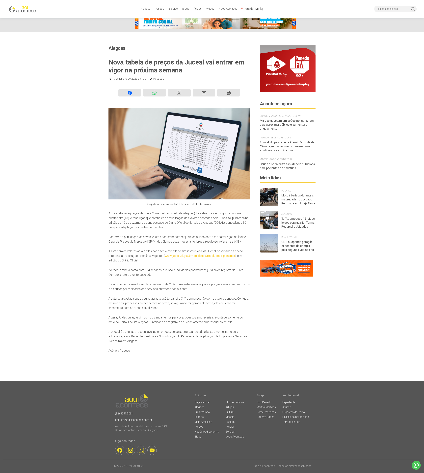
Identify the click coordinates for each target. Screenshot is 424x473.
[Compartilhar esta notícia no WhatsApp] (154, 92)
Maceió (230, 416)
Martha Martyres (266, 407)
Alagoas (145, 8)
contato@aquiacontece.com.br (133, 419)
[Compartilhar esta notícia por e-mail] (204, 92)
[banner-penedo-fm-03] (288, 91)
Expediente (288, 402)
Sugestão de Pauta (293, 412)
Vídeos (210, 8)
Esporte (199, 416)
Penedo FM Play (254, 8)
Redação (158, 78)
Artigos (230, 407)
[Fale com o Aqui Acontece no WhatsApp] (416, 465)
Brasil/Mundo (202, 412)
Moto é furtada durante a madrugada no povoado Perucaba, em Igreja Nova (298, 199)
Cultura (230, 412)
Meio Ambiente (203, 421)
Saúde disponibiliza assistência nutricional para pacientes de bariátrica (288, 166)
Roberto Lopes (265, 416)
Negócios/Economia (207, 431)
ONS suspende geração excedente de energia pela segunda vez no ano (297, 246)
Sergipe (173, 8)
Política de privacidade (295, 416)
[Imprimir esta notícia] (228, 92)
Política (199, 426)
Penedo (159, 8)
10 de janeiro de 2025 (124, 78)
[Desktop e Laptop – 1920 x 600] (286, 276)
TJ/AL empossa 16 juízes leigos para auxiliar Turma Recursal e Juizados (298, 222)
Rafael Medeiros (266, 412)
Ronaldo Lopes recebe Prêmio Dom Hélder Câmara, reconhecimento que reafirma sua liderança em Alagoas (288, 146)
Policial (230, 426)
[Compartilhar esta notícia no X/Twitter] (179, 92)
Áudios (198, 8)
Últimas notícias (235, 402)
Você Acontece (228, 8)
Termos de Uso (291, 421)
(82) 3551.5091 (124, 413)
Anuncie (287, 407)
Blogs (185, 8)
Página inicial (202, 402)
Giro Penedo (264, 402)
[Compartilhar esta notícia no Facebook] (129, 92)
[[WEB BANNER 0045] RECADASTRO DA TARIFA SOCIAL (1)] (215, 28)
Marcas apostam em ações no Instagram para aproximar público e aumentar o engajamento (287, 124)
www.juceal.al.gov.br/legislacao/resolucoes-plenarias (200, 255)
